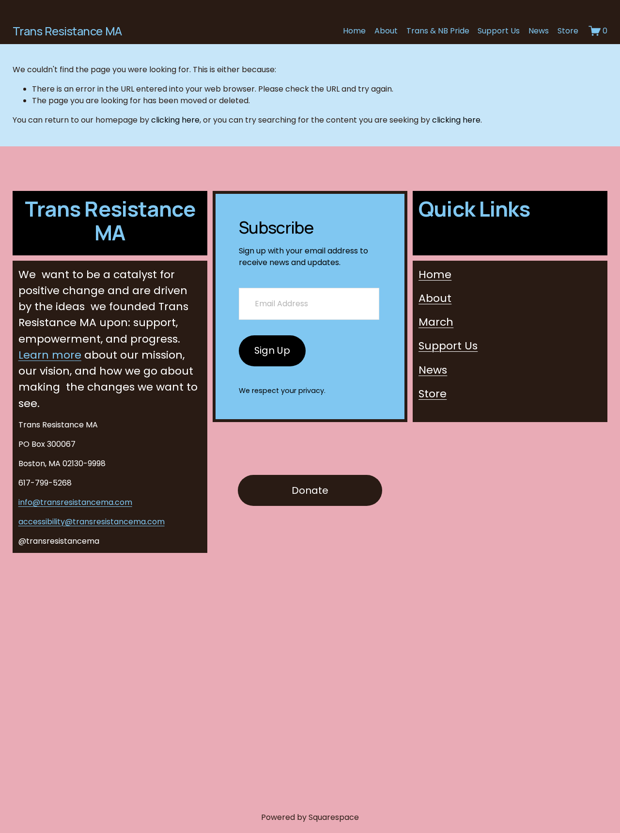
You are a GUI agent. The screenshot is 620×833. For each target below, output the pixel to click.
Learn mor (49, 354)
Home (354, 30)
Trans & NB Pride (437, 30)
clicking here (175, 120)
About (386, 30)
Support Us (499, 30)
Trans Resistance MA (67, 31)
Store (568, 30)
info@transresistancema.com (75, 502)
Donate (310, 490)
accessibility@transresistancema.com (91, 521)
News (538, 30)
